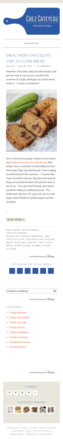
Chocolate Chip (15, 239)
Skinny (27, 245)
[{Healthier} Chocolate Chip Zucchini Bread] (26, 409)
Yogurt (46, 245)
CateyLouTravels (18, 337)
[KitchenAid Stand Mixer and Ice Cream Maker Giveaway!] (10, 409)
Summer (36, 245)
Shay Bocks (18, 431)
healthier (20, 242)
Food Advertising (36, 256)
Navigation (31, 43)
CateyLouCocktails (19, 317)
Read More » (16, 219)
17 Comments (43, 66)
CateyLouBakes (30, 230)
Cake (47, 236)
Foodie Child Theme (41, 428)
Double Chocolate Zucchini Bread (28, 162)
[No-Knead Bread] (18, 409)
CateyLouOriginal (16, 233)
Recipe (17, 245)
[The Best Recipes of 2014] (51, 409)
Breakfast (37, 236)
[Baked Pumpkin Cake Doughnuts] (34, 409)
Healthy (32, 242)
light (41, 242)
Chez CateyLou (31, 19)
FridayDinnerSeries (19, 342)
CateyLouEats (17, 327)
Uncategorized (17, 346)
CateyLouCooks (18, 322)
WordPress (46, 434)
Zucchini (11, 249)
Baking (26, 236)
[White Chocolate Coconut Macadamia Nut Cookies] (43, 409)
